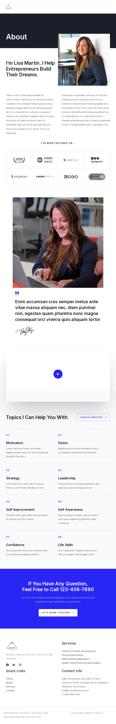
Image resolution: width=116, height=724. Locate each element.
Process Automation (73, 655)
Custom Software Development (79, 651)
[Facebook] (7, 665)
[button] (93, 417)
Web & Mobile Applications (76, 659)
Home (9, 678)
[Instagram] (20, 665)
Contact (10, 690)
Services (10, 686)
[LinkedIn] (13, 665)
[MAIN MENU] (110, 6)
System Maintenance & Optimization (81, 663)
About (9, 682)
